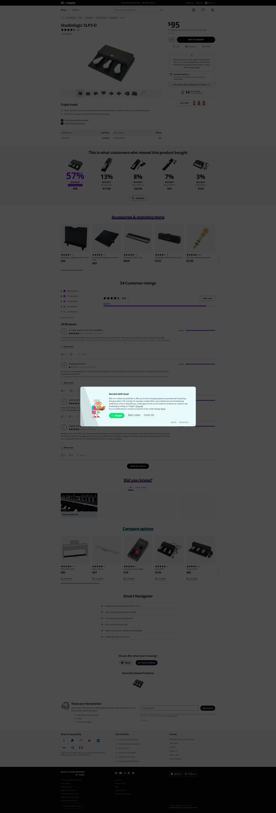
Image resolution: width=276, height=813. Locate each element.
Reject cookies (134, 415)
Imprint (174, 422)
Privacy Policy (184, 422)
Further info (149, 415)
